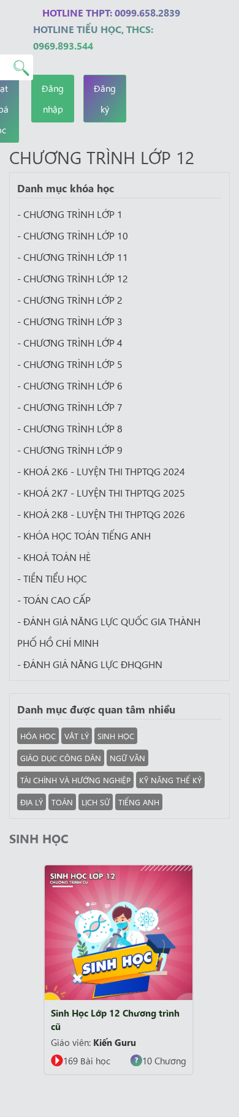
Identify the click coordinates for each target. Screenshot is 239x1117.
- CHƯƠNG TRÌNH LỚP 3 (70, 321)
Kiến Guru (114, 1042)
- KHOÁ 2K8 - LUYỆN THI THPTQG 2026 (101, 514)
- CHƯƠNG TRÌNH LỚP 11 (72, 256)
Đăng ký (105, 98)
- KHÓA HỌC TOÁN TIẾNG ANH (84, 535)
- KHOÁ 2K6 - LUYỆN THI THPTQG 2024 (101, 471)
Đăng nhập (53, 98)
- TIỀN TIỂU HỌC (52, 578)
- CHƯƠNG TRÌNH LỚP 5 (70, 363)
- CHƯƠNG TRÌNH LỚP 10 (72, 235)
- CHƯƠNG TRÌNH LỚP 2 (70, 299)
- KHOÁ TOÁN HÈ (54, 556)
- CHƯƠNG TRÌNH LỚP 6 (70, 385)
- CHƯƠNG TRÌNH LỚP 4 (70, 342)
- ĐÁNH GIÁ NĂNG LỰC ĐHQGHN (89, 664)
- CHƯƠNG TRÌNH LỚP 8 (70, 428)
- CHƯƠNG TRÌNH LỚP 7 (70, 406)
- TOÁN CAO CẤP (54, 599)
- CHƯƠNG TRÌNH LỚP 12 (72, 278)
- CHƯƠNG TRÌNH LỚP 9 (70, 449)
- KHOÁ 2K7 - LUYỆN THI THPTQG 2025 (101, 492)
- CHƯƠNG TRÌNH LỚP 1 (70, 213)
